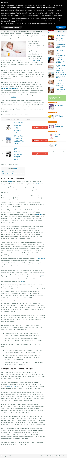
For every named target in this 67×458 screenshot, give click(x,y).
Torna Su (61, 456)
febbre (10, 181)
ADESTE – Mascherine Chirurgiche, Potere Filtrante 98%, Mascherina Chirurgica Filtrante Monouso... (18, 153)
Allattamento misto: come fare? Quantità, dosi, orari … (60, 68)
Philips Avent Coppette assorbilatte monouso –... (59, 106)
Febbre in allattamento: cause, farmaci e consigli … (60, 82)
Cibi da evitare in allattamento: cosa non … (60, 38)
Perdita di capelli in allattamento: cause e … (60, 60)
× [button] (64, 3)
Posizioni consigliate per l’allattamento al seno (61, 45)
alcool (22, 281)
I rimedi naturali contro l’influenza (13, 174)
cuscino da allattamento (32, 60)
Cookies (55, 456)
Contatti (43, 456)
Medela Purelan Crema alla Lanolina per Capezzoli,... (59, 116)
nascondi (15, 168)
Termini (49, 456)
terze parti (27, 10)
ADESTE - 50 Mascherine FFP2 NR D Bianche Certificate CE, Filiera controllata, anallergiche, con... (19, 140)
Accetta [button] (61, 27)
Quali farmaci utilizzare (9, 172)
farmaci (42, 275)
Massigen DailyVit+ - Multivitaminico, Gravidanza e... (59, 135)
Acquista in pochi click (40, 127)
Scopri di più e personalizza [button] (11, 27)
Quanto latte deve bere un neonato (60, 89)
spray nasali (41, 258)
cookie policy (13, 9)
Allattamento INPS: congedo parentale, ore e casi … (61, 75)
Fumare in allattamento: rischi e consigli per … (60, 53)
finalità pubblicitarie (49, 13)
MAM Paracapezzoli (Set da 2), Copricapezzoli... (59, 145)
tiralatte (13, 97)
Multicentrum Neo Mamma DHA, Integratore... (59, 125)
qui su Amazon (11, 386)
